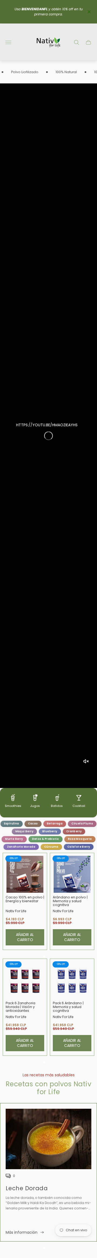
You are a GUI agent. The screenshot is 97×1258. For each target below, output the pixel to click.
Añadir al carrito (25, 937)
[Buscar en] (76, 42)
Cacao (33, 823)
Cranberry (74, 831)
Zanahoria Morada (21, 847)
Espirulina (11, 823)
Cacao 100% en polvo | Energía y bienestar (25, 899)
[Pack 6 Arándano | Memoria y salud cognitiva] (72, 980)
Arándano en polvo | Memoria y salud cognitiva (70, 901)
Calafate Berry (78, 847)
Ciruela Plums (82, 823)
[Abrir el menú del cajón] (8, 42)
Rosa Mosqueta (80, 839)
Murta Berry (14, 839)
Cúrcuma (51, 847)
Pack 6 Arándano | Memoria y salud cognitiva (68, 1007)
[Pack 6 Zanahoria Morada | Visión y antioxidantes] (25, 980)
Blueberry (49, 831)
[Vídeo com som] (86, 761)
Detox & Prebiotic (45, 839)
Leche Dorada (27, 1188)
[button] (44, 956)
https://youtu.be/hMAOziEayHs (47, 425)
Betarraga (55, 823)
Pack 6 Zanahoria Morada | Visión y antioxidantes (20, 1007)
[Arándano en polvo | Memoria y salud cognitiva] (72, 874)
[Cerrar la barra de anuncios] (88, 11)
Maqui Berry (24, 831)
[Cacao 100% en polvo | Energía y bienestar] (25, 874)
